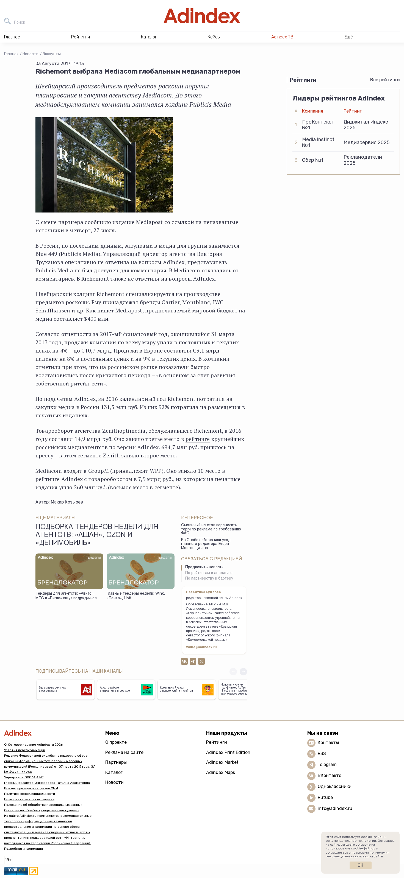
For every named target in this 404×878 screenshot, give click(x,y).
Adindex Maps (220, 772)
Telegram (327, 764)
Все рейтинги (385, 79)
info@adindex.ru (335, 808)
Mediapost (149, 222)
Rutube (325, 797)
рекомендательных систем (347, 856)
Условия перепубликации (24, 750)
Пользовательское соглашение (29, 799)
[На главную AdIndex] (202, 15)
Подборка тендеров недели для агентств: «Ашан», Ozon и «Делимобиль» (96, 535)
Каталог (114, 772)
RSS (322, 753)
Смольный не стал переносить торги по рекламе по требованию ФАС (211, 529)
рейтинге (198, 439)
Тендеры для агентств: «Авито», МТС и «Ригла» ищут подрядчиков (66, 596)
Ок (360, 865)
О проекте (116, 742)
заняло (130, 455)
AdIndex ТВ (282, 37)
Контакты (328, 742)
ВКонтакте (329, 775)
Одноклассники (335, 786)
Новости (30, 54)
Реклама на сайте (124, 752)
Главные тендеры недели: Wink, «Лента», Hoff (136, 596)
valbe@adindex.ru (201, 647)
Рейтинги (216, 742)
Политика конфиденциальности (29, 794)
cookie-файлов (363, 848)
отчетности (76, 334)
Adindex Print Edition (228, 752)
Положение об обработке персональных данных (43, 805)
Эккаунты (52, 54)
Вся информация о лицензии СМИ (31, 788)
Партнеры (116, 762)
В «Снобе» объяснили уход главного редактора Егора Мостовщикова (206, 544)
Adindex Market (222, 762)
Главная (11, 54)
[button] (243, 671)
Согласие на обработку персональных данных (41, 810)
